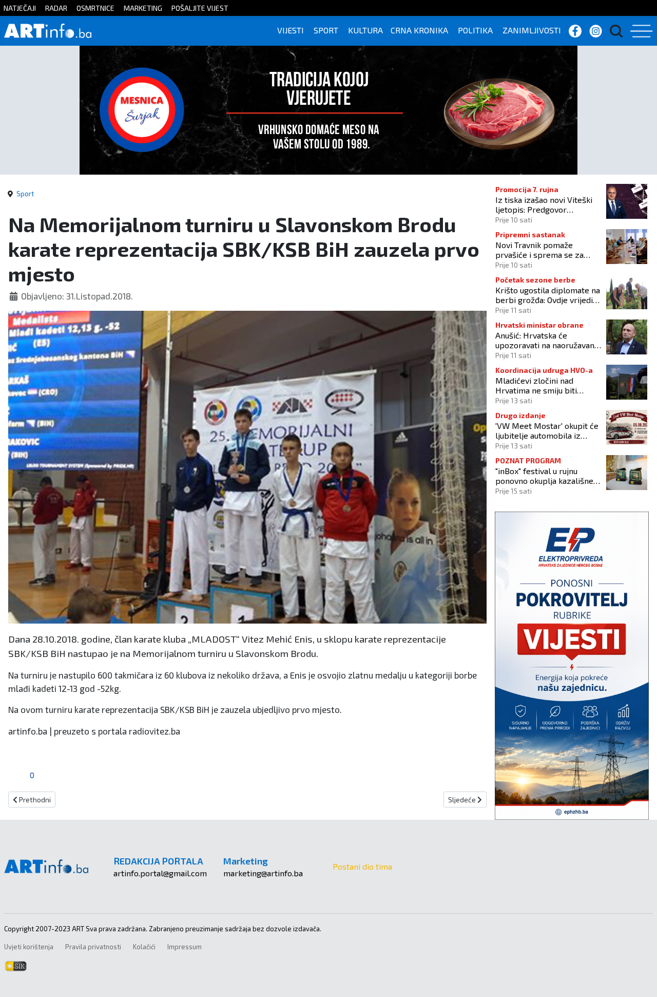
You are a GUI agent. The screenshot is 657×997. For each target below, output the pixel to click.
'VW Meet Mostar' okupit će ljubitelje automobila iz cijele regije (546, 430)
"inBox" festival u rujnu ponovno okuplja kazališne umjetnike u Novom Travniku (547, 475)
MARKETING (143, 8)
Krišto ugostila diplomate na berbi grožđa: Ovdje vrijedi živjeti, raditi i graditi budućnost (547, 295)
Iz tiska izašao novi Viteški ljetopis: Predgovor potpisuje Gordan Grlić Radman (543, 204)
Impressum (184, 947)
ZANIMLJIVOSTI (532, 30)
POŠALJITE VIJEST (199, 8)
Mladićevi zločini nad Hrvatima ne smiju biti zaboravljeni (536, 385)
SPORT (326, 30)
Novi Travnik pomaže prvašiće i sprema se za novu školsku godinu (539, 249)
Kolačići (144, 947)
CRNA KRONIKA (419, 30)
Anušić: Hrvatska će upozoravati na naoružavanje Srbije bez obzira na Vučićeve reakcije (548, 340)
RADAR (56, 8)
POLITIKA (475, 30)
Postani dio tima (362, 866)
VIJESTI (290, 30)
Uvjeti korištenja (28, 947)
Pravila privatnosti (93, 947)
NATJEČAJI (20, 8)
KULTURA (365, 30)
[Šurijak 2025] (328, 109)
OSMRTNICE (95, 8)
